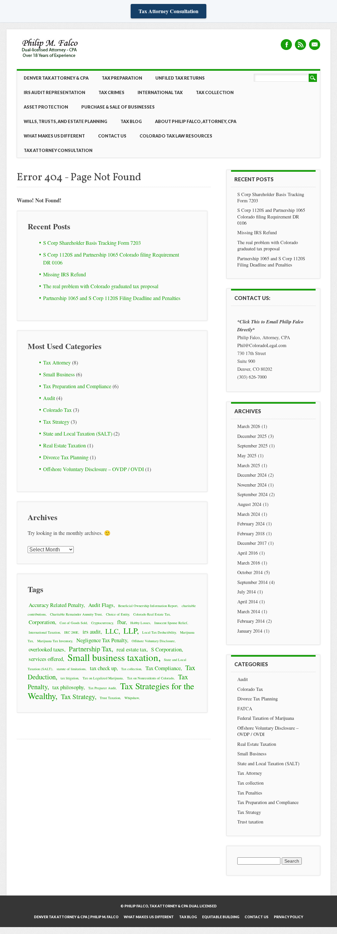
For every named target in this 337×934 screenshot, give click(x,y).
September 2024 (252, 494)
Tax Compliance (163, 668)
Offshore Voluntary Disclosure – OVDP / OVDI (93, 469)
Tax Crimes (111, 92)
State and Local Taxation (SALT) (77, 433)
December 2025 (252, 436)
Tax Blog (131, 121)
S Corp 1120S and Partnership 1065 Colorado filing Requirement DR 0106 (271, 216)
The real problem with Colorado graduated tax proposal (100, 286)
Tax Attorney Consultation (168, 11)
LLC (111, 631)
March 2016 (248, 563)
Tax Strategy (56, 421)
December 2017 (252, 543)
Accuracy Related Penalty (56, 605)
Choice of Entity (117, 614)
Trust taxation (250, 822)
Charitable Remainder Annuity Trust (76, 614)
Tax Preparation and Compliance (77, 386)
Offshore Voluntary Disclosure (153, 641)
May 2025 (246, 455)
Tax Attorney (57, 362)
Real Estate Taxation (64, 445)
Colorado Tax (57, 409)
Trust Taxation (110, 697)
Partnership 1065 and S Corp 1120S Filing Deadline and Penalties (111, 297)
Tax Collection (215, 92)
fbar (121, 622)
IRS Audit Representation (54, 92)
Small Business (59, 374)
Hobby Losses (140, 622)
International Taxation (44, 632)
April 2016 (247, 553)
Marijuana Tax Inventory (54, 641)
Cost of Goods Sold (73, 622)
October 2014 (250, 572)
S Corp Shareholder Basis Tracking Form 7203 (92, 242)
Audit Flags (101, 605)
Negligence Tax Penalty (101, 640)
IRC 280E (71, 632)
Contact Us (112, 136)
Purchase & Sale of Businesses (118, 107)
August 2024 (249, 504)
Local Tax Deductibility (159, 632)
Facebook (286, 44)
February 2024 (251, 523)
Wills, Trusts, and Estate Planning (65, 121)
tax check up (103, 668)
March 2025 (248, 465)
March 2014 (248, 611)
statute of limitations (71, 669)
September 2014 (252, 582)
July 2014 (246, 592)
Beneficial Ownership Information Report (147, 605)
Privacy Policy (288, 917)
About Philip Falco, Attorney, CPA (195, 121)
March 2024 (248, 514)
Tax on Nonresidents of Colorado (150, 678)
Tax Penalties (249, 793)
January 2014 (249, 631)
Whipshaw (131, 697)
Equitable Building (220, 917)
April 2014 (247, 601)
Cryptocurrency (102, 622)
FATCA (244, 708)
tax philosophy (68, 687)
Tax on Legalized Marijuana (103, 678)
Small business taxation (112, 657)
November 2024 (252, 485)
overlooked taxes (46, 649)
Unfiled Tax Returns (180, 78)
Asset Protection (46, 107)
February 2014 (251, 621)
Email (314, 44)
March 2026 (248, 426)
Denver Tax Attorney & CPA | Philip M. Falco (76, 917)
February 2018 (251, 533)
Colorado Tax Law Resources (176, 136)
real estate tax (131, 649)
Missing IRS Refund (64, 274)
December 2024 (252, 475)
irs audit (92, 631)
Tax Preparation (122, 78)
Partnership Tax (90, 648)
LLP (130, 630)
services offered (46, 659)
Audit (49, 397)
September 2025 (252, 445)
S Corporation (166, 649)
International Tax (160, 92)
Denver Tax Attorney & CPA (56, 78)
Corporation (42, 622)
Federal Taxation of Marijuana (265, 718)
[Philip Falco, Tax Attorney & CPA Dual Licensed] (50, 58)
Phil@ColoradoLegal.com (261, 345)
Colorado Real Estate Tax (151, 614)
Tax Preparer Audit (102, 688)
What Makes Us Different (54, 136)
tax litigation (69, 678)
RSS (300, 44)
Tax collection (131, 669)
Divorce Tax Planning (66, 457)
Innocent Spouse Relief (170, 622)
